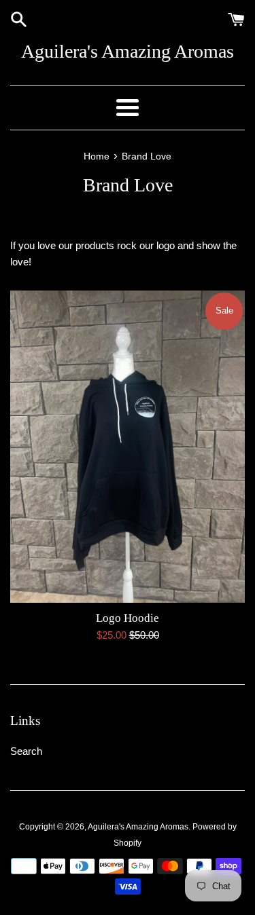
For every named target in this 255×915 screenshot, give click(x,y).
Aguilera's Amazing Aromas (127, 51)
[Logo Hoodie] (127, 447)
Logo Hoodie (127, 618)
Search (26, 751)
